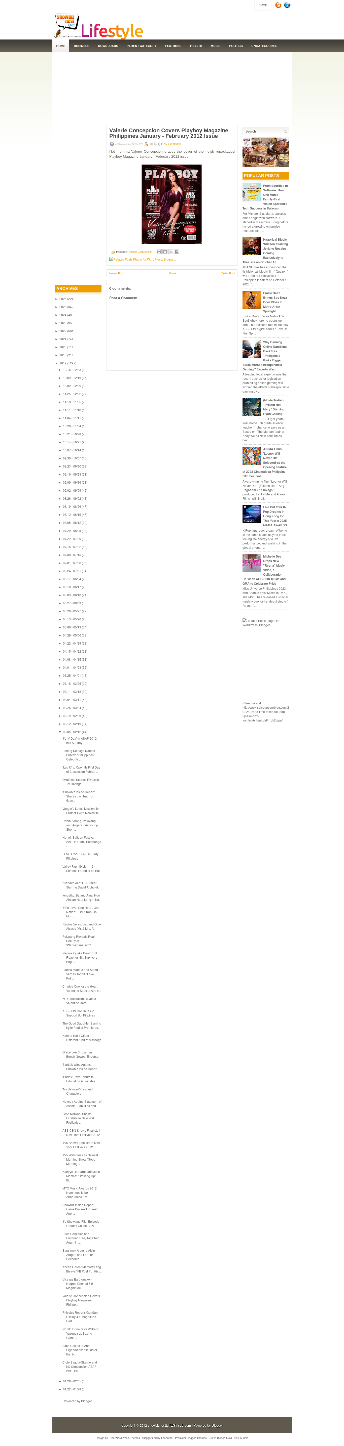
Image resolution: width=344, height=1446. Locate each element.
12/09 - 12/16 (72, 377)
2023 (62, 323)
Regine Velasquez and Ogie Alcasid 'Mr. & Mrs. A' (81, 926)
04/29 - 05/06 (72, 635)
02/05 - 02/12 (72, 732)
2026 (62, 298)
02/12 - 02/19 (72, 723)
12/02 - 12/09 (72, 386)
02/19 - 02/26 (72, 715)
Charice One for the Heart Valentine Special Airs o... (81, 988)
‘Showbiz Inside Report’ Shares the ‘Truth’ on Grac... (78, 796)
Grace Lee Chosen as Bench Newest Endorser (80, 1054)
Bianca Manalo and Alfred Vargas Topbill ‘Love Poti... (80, 973)
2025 (62, 307)
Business (81, 46)
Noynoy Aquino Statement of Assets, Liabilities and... (81, 1103)
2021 (62, 339)
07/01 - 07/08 (72, 563)
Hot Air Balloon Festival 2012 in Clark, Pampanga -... (81, 841)
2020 (62, 347)
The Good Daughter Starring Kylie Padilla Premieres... (81, 1025)
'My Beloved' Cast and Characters (77, 1091)
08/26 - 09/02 (72, 498)
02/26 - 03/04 (72, 707)
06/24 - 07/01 (72, 571)
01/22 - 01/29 (72, 1389)
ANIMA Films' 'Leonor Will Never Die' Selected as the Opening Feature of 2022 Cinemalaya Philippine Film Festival (265, 462)
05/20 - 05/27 (72, 611)
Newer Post (116, 273)
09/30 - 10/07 (72, 458)
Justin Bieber (217, 1438)
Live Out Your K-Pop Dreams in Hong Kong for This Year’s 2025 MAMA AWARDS (275, 516)
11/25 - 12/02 (72, 394)
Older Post (228, 273)
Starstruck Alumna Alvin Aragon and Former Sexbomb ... (78, 1254)
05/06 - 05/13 (72, 627)
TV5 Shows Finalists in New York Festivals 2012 (81, 1144)
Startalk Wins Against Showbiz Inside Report (79, 1066)
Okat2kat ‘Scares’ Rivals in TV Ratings (80, 781)
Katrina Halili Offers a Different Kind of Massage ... (81, 1039)
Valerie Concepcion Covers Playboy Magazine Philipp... (81, 1300)
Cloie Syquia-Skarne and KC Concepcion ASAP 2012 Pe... (79, 1366)
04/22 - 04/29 (72, 643)
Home (263, 4)
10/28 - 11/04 (72, 426)
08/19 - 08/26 (72, 506)
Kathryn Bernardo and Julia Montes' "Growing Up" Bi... (81, 1175)
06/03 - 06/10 (72, 595)
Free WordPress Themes (124, 1438)
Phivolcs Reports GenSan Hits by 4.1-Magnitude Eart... (80, 1316)
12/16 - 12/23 (72, 369)
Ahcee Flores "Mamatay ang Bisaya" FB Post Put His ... (81, 1269)
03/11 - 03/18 (72, 691)
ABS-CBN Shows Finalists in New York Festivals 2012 (81, 1132)
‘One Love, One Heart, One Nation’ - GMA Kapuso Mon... (80, 911)
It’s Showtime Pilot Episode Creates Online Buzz (80, 1223)
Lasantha (167, 1438)
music (216, 46)
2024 (62, 315)
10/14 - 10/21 (72, 442)
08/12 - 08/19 (72, 514)
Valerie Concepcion (140, 251)
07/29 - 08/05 (72, 530)
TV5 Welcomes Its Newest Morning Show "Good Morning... (80, 1159)
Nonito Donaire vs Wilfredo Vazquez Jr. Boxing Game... (80, 1333)
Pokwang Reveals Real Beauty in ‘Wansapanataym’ (78, 940)
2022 (62, 331)
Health (196, 46)
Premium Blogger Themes (191, 1438)
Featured (173, 46)
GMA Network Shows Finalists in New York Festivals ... (78, 1118)
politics (236, 46)
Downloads (108, 46)
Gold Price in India (237, 1438)
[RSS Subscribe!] (279, 7)
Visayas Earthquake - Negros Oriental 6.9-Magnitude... (78, 1283)
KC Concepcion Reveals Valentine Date (79, 1000)
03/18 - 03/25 (72, 683)
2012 (62, 363)
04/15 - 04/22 (72, 651)
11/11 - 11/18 (72, 410)
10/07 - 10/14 (72, 450)
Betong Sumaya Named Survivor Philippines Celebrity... (78, 754)
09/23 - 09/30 (72, 466)
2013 (62, 355)
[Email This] (159, 251)
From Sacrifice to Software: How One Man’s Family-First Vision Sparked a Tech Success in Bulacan (265, 196)
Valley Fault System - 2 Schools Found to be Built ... (81, 870)
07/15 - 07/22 (72, 546)
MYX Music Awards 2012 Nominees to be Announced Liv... (79, 1192)
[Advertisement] (172, 87)
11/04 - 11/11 (72, 418)
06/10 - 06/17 (72, 587)
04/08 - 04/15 (72, 659)
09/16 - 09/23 (72, 474)
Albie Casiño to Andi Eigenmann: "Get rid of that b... (79, 1349)
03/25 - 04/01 (72, 675)
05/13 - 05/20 (72, 619)
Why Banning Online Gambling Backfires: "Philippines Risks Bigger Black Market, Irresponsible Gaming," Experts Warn (265, 355)
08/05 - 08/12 (72, 522)
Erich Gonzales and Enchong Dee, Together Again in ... (80, 1237)
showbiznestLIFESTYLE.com (169, 1425)
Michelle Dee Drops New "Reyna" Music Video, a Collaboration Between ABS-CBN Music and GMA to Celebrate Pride (264, 570)
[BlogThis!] (164, 251)
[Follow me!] (288, 7)
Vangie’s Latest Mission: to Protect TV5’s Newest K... (81, 810)
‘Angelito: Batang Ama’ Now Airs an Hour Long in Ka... (81, 897)
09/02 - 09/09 (72, 490)
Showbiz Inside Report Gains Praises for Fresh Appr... (80, 1209)
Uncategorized (264, 46)
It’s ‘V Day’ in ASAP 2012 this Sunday (79, 740)
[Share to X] (170, 251)
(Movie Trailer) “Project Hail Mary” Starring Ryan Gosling (273, 407)
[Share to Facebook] (176, 251)
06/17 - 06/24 (72, 579)
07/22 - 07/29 (72, 538)
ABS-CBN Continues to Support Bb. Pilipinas (78, 1013)
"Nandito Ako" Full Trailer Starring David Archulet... (81, 885)
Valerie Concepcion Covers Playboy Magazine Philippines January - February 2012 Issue (168, 133)
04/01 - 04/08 (72, 667)
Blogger (86, 1401)
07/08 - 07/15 (72, 554)
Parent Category (142, 46)
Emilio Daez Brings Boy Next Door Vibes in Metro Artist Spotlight (275, 302)
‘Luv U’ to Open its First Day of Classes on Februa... (81, 769)
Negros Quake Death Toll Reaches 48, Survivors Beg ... (79, 957)
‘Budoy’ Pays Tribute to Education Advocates (78, 1079)
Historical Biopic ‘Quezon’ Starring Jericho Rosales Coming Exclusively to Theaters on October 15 (265, 250)
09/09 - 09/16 (72, 482)
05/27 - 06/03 (72, 603)
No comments (172, 143)
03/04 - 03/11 (72, 699)
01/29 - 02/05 (72, 1381)
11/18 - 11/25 (72, 402)
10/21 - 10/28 (72, 434)
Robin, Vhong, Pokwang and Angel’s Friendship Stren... (80, 825)
